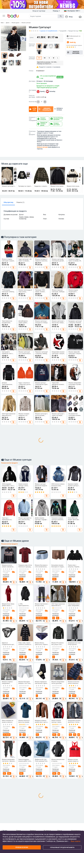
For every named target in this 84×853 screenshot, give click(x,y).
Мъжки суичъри (26, 22)
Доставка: (32, 81)
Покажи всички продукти (9, 525)
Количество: (32, 101)
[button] (4, 15)
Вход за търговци (39, 11)
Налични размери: (32, 57)
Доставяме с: (32, 91)
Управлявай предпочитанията (62, 847)
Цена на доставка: (32, 96)
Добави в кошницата (44, 109)
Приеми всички (21, 847)
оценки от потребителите (48, 31)
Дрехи (7, 22)
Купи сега (32, 109)
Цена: (32, 37)
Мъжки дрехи (15, 22)
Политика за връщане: (32, 133)
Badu (2, 22)
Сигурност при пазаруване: (32, 119)
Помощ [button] (55, 11)
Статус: (31, 71)
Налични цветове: (32, 44)
